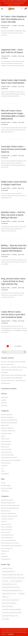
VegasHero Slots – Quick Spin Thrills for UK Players (14, 367)
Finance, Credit (5, 439)
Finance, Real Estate (6, 449)
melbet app (21, 593)
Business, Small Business (7, 428)
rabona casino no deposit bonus (10, 600)
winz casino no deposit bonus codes (11, 612)
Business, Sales (5, 425)
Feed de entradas (5, 485)
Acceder (3, 483)
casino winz (5, 581)
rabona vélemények (7, 606)
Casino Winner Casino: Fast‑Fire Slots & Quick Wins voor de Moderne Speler (13, 314)
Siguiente (19, 346)
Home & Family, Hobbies (7, 455)
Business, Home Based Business (9, 420)
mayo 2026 (4, 405)
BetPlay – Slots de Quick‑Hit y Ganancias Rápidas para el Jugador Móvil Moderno (14, 248)
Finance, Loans (5, 447)
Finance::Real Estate (6, 452)
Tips (2, 468)
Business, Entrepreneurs (7, 417)
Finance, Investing (5, 441)
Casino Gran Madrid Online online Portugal (13, 578)
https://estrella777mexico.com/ (10, 587)
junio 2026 (3, 403)
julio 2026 (3, 400)
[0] (25, 9)
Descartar (10, 634)
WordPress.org (5, 491)
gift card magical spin (16, 581)
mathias (14, 25)
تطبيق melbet (5, 619)
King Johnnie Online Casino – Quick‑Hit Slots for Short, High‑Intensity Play (13, 281)
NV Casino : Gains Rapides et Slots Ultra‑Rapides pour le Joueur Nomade (13, 19)
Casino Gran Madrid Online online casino (12, 574)
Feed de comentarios (6, 488)
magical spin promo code (9, 593)
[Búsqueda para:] (14, 352)
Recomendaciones (6, 463)
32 (15, 346)
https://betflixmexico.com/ (9, 584)
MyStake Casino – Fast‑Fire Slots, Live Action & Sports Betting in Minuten (13, 215)
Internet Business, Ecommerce (9, 457)
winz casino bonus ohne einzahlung (11, 609)
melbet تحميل (5, 597)
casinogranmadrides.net (8, 571)
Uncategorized (5, 473)
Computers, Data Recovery (8, 430)
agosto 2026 (4, 397)
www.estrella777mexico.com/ (10, 616)
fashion (3, 436)
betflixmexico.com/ (7, 568)
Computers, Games (6, 433)
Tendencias (4, 465)
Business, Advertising (6, 414)
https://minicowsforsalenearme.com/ (12, 590)
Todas (2, 471)
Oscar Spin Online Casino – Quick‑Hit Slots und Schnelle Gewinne (13, 149)
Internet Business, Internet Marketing (10, 460)
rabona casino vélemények (9, 603)
